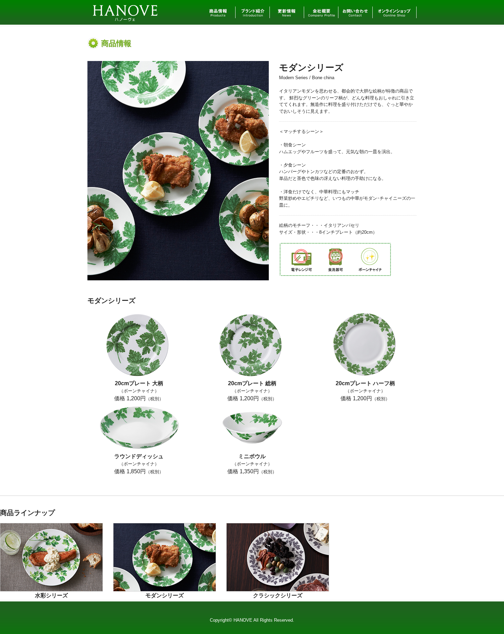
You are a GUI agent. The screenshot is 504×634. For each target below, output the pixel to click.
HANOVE (126, 7)
